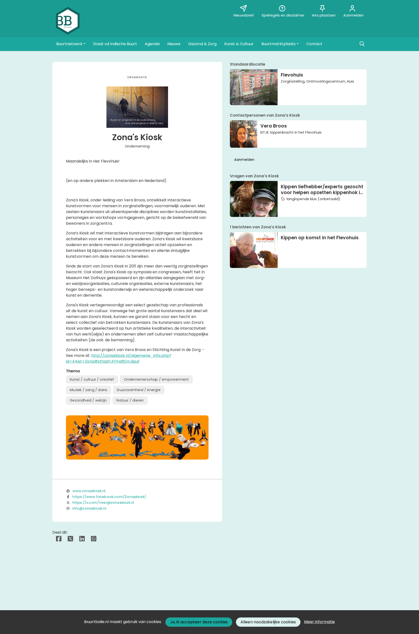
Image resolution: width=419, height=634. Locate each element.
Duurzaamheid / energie (138, 389)
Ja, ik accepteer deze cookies (199, 622)
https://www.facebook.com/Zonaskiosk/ (109, 496)
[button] (70, 44)
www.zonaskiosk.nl (89, 490)
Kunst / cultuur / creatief (92, 379)
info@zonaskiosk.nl (89, 508)
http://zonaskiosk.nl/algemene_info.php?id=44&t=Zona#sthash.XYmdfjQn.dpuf (118, 358)
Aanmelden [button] (244, 159)
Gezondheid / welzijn (88, 400)
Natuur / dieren (130, 400)
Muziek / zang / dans (88, 389)
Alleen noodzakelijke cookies (268, 622)
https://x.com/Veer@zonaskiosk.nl (103, 502)
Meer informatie (319, 622)
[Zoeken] (362, 44)
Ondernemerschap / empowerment (156, 379)
